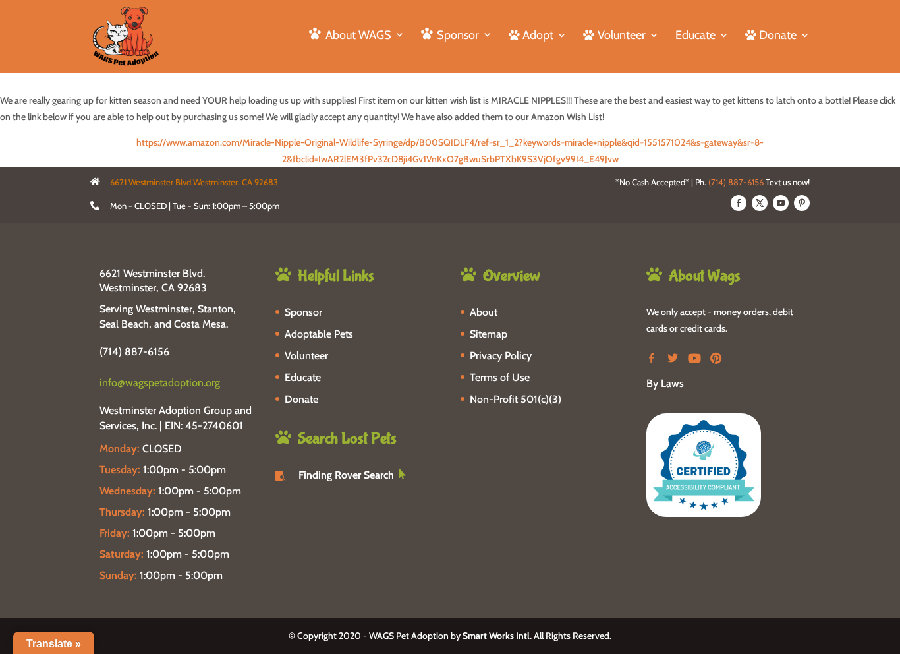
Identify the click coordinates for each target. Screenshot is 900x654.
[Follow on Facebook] (738, 203)
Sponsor (303, 312)
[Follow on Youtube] (781, 203)
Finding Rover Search (346, 475)
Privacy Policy (501, 355)
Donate (301, 399)
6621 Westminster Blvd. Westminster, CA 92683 (153, 280)
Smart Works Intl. (497, 635)
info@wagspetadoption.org (159, 382)
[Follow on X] (760, 203)
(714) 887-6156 (736, 182)
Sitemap (488, 334)
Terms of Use (500, 377)
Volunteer (306, 355)
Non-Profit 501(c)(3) (515, 399)
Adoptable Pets (319, 334)
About (483, 312)
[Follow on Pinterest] (802, 203)
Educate (695, 36)
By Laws (665, 383)
